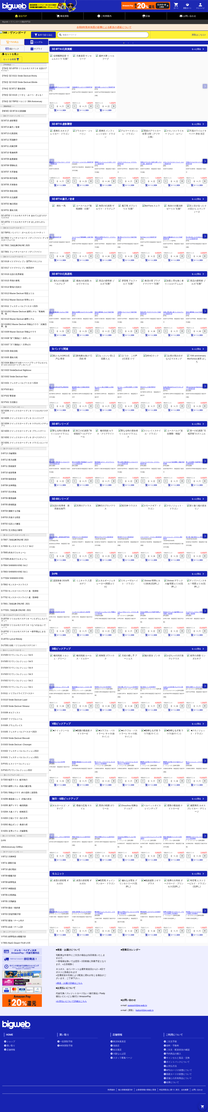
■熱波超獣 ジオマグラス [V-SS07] (150, 912)
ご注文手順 (171, 1041)
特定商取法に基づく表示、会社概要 (174, 1090)
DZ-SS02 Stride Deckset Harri (14, 376)
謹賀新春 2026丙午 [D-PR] (57, 612)
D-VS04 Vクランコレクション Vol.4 (17, 668)
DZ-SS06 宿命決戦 (9, 351)
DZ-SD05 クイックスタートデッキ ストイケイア (22, 418)
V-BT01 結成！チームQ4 (12, 927)
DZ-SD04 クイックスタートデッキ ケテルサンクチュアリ (24, 424)
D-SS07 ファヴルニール (11, 719)
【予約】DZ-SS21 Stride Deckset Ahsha (19, 76)
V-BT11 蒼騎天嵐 (8, 863)
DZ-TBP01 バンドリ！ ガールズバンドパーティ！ (23, 232)
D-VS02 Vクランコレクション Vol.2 (17, 680)
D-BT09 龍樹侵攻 (8, 479)
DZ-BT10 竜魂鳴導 (9, 152)
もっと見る (196, 49)
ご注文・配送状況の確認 (178, 1049)
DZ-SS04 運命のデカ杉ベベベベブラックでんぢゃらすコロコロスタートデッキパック (24, 364)
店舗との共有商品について (179, 1078)
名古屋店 (117, 1049)
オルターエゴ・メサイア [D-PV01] (59, 837)
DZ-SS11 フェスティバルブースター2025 (19, 306)
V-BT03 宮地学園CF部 (11, 914)
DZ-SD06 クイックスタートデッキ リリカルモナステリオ (24, 412)
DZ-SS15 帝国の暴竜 (10, 280)
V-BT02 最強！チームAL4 (12, 920)
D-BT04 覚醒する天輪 (10, 511)
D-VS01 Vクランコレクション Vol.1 (17, 687)
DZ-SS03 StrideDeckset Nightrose (16, 370)
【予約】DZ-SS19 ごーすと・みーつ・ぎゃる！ (22, 95)
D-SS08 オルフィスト (10, 712)
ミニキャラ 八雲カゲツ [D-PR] (81, 612)
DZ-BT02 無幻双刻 (9, 204)
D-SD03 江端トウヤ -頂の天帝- (14, 818)
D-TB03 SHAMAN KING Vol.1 (14, 572)
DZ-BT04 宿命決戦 (9, 191)
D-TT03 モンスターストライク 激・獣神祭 (20, 591)
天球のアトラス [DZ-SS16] (80, 537)
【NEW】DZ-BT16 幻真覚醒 (13, 111)
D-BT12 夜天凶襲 (8, 460)
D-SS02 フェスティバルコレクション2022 (20, 751)
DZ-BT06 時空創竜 (9, 178)
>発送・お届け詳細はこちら (69, 983)
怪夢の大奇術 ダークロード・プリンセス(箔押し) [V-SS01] (173, 912)
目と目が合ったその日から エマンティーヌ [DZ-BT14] (196, 238)
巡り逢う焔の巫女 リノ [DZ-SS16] (196, 537)
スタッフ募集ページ (122, 1058)
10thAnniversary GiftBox (12, 847)
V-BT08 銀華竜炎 (8, 882)
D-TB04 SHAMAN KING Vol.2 (14, 565)
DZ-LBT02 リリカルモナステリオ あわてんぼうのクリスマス (24, 216)
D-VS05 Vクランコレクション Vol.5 (17, 661)
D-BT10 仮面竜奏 (8, 472)
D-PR (3, 840)
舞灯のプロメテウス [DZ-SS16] (104, 537)
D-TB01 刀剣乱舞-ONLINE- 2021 (15, 604)
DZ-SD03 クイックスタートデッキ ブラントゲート (23, 431)
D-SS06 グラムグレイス (11, 725)
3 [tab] (132, 42)
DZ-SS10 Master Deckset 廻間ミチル (17, 319)
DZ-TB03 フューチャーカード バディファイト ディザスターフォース (24, 239)
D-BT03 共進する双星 (10, 517)
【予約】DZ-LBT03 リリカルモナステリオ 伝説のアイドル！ (24, 69)
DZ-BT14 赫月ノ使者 (10, 127)
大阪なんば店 (119, 1053)
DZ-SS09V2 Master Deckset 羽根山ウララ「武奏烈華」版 (24, 325)
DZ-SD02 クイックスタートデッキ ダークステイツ (23, 437)
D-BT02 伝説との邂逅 (10, 524)
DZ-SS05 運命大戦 (9, 357)
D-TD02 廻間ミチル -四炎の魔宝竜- (16, 786)
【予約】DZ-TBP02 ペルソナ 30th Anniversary (21, 101)
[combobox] (105, 35)
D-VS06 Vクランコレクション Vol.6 (17, 655)
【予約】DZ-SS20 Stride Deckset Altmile (19, 82)
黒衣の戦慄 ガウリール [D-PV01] (104, 837)
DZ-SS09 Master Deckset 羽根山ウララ (18, 332)
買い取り (11, 1045)
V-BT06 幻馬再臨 (8, 895)
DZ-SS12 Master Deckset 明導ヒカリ (17, 300)
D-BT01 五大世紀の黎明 (11, 530)
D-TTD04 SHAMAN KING (12, 578)
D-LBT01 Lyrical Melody (11, 639)
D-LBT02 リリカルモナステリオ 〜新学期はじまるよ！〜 (23, 632)
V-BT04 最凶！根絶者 (10, 908)
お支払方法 (171, 1066)
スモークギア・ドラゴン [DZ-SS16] (150, 537)
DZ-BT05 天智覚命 (9, 184)
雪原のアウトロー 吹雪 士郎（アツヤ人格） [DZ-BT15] (151, 163)
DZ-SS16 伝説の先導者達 (12, 274)
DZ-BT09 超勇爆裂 (9, 159)
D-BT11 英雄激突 (8, 466)
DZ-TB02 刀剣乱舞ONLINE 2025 (15, 245)
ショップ (11, 1041)
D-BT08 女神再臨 (8, 485)
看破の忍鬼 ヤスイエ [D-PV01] (81, 837)
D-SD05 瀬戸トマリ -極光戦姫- (14, 805)
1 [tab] (123, 42)
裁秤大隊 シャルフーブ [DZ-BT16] (105, 87)
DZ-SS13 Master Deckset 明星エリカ (17, 293)
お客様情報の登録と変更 (146, 1090)
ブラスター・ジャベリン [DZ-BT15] (82, 162)
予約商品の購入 (173, 1053)
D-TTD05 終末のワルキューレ (14, 559)
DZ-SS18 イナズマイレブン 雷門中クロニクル (21, 261)
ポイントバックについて (178, 1062)
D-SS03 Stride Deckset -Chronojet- (16, 744)
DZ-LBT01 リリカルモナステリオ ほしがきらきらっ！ (23, 223)
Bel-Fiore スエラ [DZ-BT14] (148, 237)
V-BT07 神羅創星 (8, 888)
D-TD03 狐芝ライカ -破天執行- (14, 780)
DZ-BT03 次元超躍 (9, 197)
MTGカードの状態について (179, 1070)
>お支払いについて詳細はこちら (71, 1001)
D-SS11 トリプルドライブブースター (17, 693)
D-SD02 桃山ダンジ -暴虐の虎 (14, 824)
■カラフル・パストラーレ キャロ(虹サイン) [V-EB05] (128, 762)
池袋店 (116, 1045)
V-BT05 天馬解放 (8, 901)
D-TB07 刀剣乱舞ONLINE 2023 (14, 540)
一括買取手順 (66, 1041)
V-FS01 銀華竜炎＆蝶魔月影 (13, 936)
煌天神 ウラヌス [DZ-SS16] (125, 537)
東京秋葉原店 (119, 1041)
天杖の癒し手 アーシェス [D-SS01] (128, 687)
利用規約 (111, 1090)
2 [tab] (128, 42)
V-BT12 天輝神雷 (8, 856)
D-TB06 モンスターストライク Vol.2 (17, 546)
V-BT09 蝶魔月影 (8, 876)
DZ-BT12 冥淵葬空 (9, 140)
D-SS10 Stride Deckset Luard (14, 700)
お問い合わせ (197, 1090)
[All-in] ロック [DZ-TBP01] (147, 387)
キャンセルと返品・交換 (178, 1058)
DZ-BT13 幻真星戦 (9, 133)
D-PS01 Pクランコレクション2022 (16, 770)
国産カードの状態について (179, 1074)
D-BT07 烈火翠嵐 (8, 492)
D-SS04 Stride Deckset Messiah (15, 738)
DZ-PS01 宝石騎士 (9, 402)
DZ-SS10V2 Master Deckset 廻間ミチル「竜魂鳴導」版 (23, 312)
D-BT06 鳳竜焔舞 (8, 498)
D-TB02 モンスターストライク (14, 584)
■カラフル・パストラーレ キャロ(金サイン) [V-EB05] (105, 762)
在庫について (172, 1082)
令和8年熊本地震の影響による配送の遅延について (104, 27)
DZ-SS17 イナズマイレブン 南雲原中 (17, 268)
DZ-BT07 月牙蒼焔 (9, 172)
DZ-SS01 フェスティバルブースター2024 (19, 383)
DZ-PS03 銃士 (7, 389)
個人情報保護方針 (125, 1090)
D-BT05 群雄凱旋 (8, 504)
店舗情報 (11, 1049)
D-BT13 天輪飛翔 (8, 453)
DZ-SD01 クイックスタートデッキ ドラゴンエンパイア (24, 444)
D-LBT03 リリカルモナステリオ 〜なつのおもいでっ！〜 (23, 626)
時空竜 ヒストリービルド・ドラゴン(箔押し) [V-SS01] (196, 912)
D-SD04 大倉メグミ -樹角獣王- (14, 812)
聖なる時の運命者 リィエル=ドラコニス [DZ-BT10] (59, 462)
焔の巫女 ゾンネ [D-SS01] (147, 687)
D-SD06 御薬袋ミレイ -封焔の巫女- (16, 799)
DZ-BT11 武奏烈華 (9, 146)
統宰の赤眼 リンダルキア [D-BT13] (196, 687)
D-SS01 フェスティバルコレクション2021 (20, 757)
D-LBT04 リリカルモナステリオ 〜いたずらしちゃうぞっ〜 (24, 620)
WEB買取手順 (66, 1045)
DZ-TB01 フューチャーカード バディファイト (21, 252)
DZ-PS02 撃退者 (8, 396)
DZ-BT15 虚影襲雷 (9, 120)
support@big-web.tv (137, 1005)
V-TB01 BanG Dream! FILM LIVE (15, 943)
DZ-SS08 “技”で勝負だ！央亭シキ (16, 338)
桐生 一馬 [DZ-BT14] (55, 237)
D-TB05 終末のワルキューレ (13, 552)
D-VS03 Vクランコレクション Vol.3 (17, 674)
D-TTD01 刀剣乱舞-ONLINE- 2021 (16, 610)
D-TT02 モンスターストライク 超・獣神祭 (20, 597)
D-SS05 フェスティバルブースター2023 (19, 732)
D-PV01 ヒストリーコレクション (15, 764)
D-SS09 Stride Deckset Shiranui (15, 706)
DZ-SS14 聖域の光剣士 (11, 287)
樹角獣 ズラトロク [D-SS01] (103, 687)
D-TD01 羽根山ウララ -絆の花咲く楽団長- (19, 792)
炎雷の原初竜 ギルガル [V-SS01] (58, 912)
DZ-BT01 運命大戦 (9, 210)
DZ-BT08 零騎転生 (9, 165)
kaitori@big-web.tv (145, 1010)
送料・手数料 (172, 1045)
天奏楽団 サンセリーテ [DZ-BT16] (82, 87)
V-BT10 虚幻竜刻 (8, 869)
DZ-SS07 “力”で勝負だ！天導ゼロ (16, 344)
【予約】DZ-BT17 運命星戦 (13, 88)
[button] (205, 161)
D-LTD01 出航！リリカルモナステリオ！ (19, 645)
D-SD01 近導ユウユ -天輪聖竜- (14, 831)
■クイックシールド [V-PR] (57, 762)
